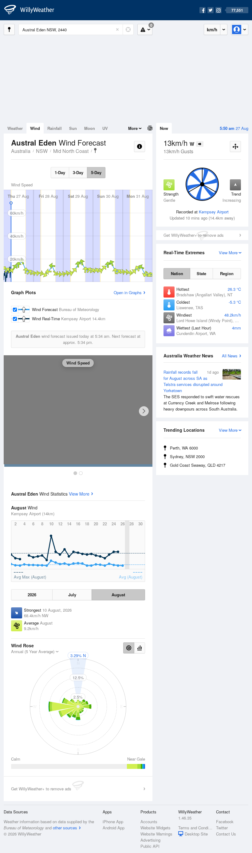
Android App (113, 828)
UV (105, 128)
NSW (42, 150)
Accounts (148, 821)
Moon (89, 128)
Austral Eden (95, 150)
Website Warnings (156, 834)
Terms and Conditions (195, 828)
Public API (149, 846)
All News (230, 356)
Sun (73, 128)
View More (79, 494)
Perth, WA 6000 (184, 448)
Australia (20, 150)
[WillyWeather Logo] (32, 10)
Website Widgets (155, 828)
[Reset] (117, 29)
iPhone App (113, 821)
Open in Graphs (128, 292)
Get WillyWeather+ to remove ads (193, 235)
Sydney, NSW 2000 (187, 456)
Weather (15, 128)
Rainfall (54, 128)
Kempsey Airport (214, 212)
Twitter (222, 828)
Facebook (225, 821)
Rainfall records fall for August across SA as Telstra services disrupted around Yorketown (201, 390)
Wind (35, 128)
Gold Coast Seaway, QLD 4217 (197, 465)
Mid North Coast (71, 150)
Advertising (150, 840)
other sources (65, 828)
